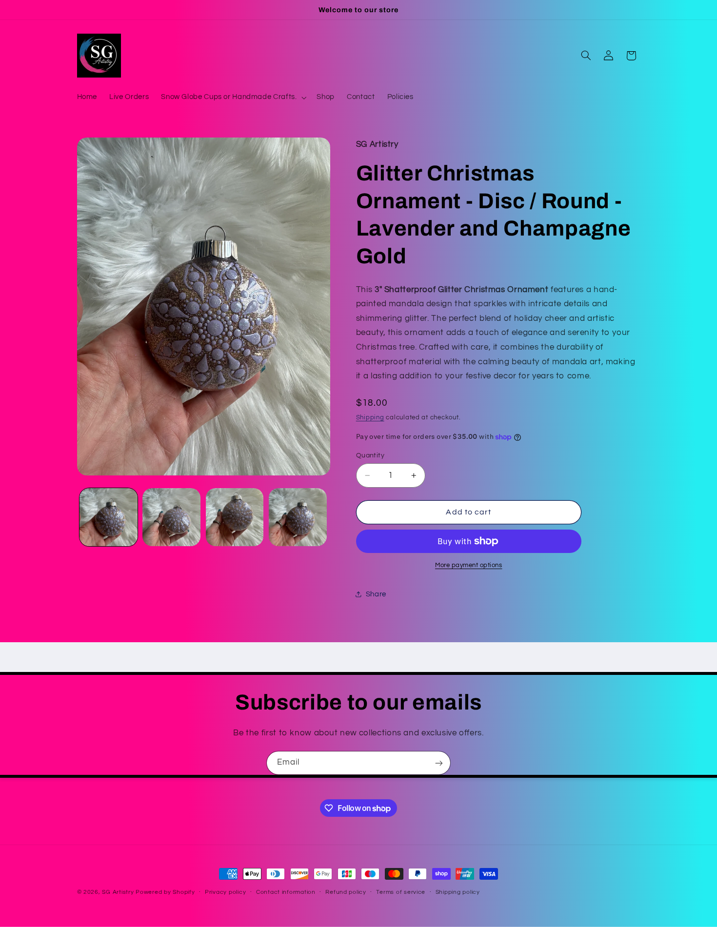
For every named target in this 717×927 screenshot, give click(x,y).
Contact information (286, 892)
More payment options (468, 565)
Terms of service (400, 892)
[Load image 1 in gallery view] (109, 517)
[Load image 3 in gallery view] (235, 517)
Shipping (370, 417)
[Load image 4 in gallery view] (298, 517)
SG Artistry (118, 892)
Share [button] (376, 594)
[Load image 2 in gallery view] (171, 517)
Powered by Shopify (165, 892)
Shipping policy (458, 892)
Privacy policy (225, 892)
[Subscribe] (439, 763)
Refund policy (345, 892)
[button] (233, 97)
